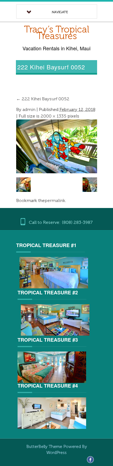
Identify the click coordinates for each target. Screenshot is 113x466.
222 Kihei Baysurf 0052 (42, 98)
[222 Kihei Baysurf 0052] (56, 146)
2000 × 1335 (53, 116)
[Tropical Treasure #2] (55, 320)
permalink (55, 200)
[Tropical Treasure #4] (52, 412)
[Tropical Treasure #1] (54, 272)
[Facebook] (90, 459)
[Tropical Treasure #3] (52, 367)
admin (28, 109)
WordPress (56, 452)
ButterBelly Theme (44, 446)
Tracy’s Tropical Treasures (56, 33)
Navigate (60, 12)
